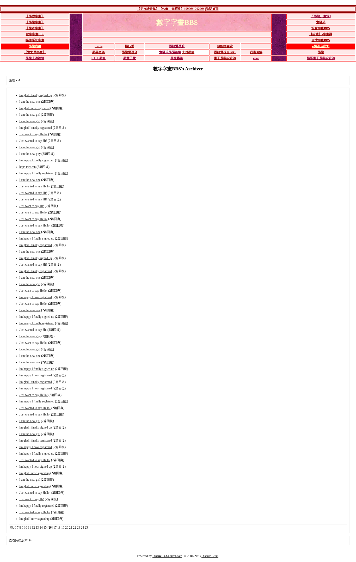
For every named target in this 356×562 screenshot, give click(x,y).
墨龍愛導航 (177, 46)
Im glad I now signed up (34, 473)
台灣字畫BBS (320, 40)
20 (66, 527)
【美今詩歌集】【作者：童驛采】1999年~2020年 (170, 9)
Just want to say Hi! (31, 206)
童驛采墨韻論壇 (170, 52)
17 (55, 527)
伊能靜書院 (225, 46)
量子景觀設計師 (225, 58)
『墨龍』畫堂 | (321, 16)
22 (74, 527)
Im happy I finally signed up (36, 160)
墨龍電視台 (129, 52)
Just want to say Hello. (33, 134)
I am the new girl (29, 115)
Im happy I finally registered (36, 173)
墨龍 (321, 52)
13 (37, 527)
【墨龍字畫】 (35, 22)
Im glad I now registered (34, 108)
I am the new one (29, 101)
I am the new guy (30, 154)
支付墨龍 (188, 52)
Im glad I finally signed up (35, 95)
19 (62, 527)
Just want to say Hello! (33, 395)
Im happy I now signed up (35, 466)
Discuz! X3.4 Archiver (167, 556)
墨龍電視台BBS (225, 52)
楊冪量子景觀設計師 (321, 58)
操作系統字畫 (35, 40)
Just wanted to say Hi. (33, 330)
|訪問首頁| (212, 9)
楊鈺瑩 (129, 46)
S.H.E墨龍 (98, 58)
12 (33, 527)
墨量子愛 (129, 58)
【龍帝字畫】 (35, 28)
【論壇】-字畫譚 (320, 34)
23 (78, 527)
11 (29, 527)
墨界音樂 (98, 52)
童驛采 (321, 22)
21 (70, 527)
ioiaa (256, 58)
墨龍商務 (35, 46)
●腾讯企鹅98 (320, 46)
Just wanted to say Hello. (34, 186)
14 (41, 527)
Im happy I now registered (35, 297)
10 (25, 527)
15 (45, 527)
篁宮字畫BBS (320, 28)
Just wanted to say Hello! (35, 225)
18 (58, 527)
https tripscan (27, 167)
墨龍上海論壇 (35, 58)
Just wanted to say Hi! (33, 141)
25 (86, 527)
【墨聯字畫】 (35, 16)
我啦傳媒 (256, 52)
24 (82, 527)
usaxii (98, 46)
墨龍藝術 (176, 58)
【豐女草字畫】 (35, 52)
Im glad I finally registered (35, 128)
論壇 (12, 80)
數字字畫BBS (35, 34)
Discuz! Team (209, 556)
